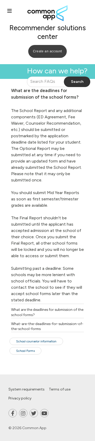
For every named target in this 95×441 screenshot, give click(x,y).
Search (77, 81)
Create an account (47, 51)
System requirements (26, 389)
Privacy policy (19, 398)
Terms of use (59, 389)
